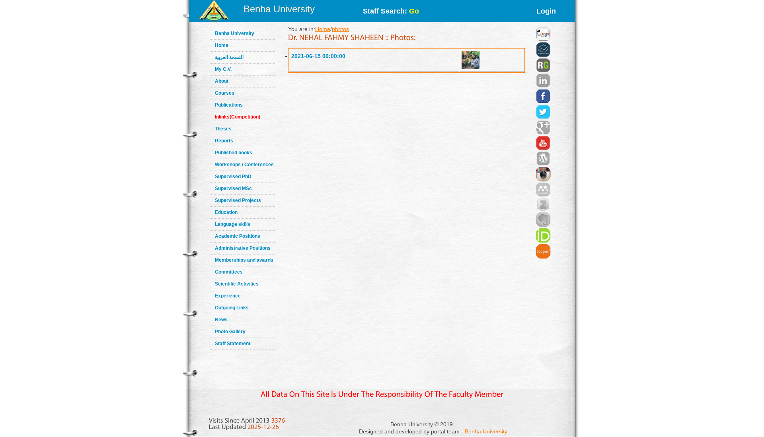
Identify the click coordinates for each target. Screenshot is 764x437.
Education (226, 212)
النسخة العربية (229, 57)
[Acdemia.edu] (543, 40)
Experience (228, 296)
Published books (233, 152)
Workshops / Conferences (244, 164)
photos (340, 29)
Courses (224, 93)
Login (546, 11)
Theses (223, 129)
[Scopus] (543, 241)
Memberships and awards (244, 260)
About (221, 81)
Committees (229, 272)
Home (221, 45)
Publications (229, 105)
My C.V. (223, 69)
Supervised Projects (238, 200)
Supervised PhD (233, 176)
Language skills (232, 224)
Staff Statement (232, 343)
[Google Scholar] (543, 24)
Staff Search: (391, 11)
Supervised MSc (233, 188)
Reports (224, 141)
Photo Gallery (230, 331)
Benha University (279, 9)
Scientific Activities (237, 284)
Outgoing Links (232, 308)
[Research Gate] (543, 55)
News (221, 319)
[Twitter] (543, 102)
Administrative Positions (243, 248)
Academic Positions (237, 236)
